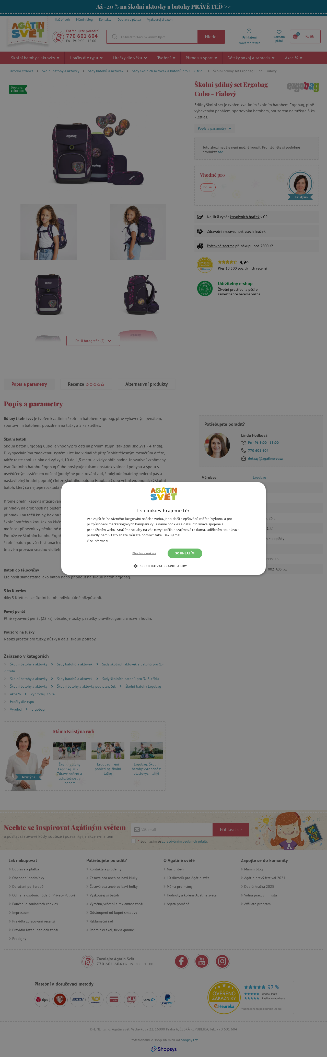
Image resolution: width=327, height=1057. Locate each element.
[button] (163, 565)
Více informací (97, 541)
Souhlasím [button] (185, 553)
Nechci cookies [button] (144, 553)
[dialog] (163, 528)
